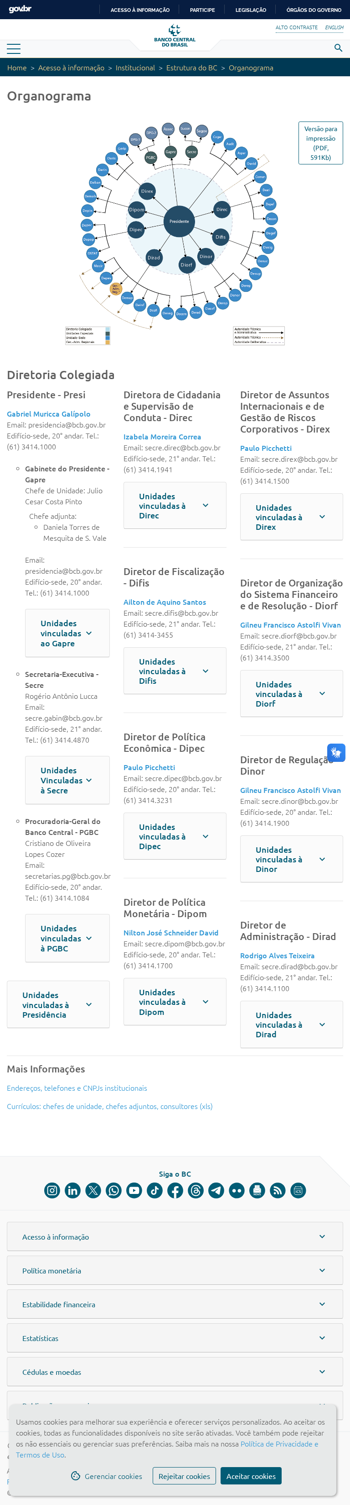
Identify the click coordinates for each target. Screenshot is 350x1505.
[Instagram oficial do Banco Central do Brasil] (52, 1191)
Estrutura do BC (191, 67)
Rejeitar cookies (184, 1475)
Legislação (251, 10)
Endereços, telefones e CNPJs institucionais (77, 1088)
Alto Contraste (297, 27)
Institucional (135, 67)
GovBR (20, 9)
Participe (202, 10)
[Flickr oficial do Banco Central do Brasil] (237, 1191)
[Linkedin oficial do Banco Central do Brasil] (73, 1191)
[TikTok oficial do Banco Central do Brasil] (155, 1191)
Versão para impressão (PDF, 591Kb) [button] (320, 142)
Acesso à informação (71, 67)
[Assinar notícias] (257, 1191)
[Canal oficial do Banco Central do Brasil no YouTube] (134, 1191)
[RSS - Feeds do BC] (278, 1191)
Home (17, 67)
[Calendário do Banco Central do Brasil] (298, 1191)
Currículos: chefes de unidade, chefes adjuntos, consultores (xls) (110, 1106)
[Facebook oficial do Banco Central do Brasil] (175, 1191)
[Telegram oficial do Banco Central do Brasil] (216, 1191)
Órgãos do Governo (314, 10)
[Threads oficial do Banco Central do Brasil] (196, 1191)
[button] (49, 413)
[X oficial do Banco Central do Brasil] (93, 1191)
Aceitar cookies (251, 1475)
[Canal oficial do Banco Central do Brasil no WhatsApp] (114, 1191)
